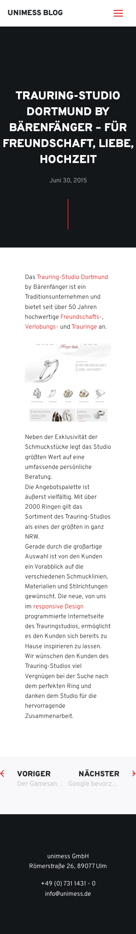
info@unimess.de (68, 894)
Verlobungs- (42, 327)
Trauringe (84, 327)
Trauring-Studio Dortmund (72, 277)
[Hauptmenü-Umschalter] (118, 13)
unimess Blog (35, 13)
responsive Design (58, 607)
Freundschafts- (81, 317)
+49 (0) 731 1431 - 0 (68, 884)
